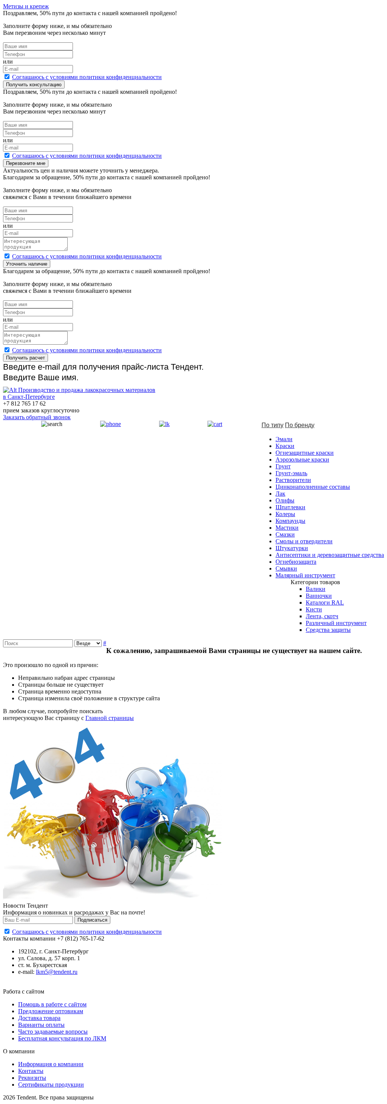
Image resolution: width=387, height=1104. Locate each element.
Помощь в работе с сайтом (52, 1004)
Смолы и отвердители (304, 541)
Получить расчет (25, 358)
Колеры (285, 514)
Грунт (283, 466)
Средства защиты (328, 630)
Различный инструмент (336, 623)
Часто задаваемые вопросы (53, 1031)
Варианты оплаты (41, 1025)
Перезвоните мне (25, 163)
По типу (272, 425)
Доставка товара (39, 1018)
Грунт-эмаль (291, 473)
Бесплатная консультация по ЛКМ (62, 1038)
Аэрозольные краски (302, 459)
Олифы (285, 500)
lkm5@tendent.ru (56, 972)
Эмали (284, 439)
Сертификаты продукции (51, 1084)
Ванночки (319, 595)
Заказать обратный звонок (37, 417)
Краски (285, 446)
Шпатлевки (290, 507)
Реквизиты (32, 1077)
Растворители (293, 480)
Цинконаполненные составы (313, 487)
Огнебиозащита (296, 561)
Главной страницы (109, 718)
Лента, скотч (322, 616)
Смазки (285, 534)
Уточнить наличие (26, 264)
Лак (280, 493)
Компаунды (290, 521)
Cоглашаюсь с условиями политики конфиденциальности (87, 77)
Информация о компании (51, 1064)
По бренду (299, 425)
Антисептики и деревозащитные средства (330, 555)
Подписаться (92, 920)
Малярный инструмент (305, 575)
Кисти (314, 609)
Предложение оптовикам (50, 1011)
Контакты (30, 1071)
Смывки (286, 568)
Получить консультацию (34, 84)
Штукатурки (292, 548)
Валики (315, 589)
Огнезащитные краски (305, 452)
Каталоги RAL (325, 602)
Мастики (287, 527)
